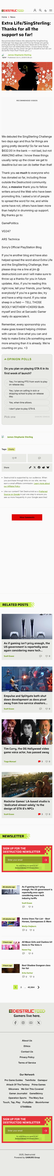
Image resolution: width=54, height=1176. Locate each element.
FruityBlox (28, 1102)
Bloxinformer (42, 1102)
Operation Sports (17, 1097)
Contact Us (27, 1051)
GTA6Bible (25, 1106)
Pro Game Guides (14, 1080)
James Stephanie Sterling (19, 55)
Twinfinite (30, 1080)
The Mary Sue (36, 1097)
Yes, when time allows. (20, 402)
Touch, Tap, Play (11, 1102)
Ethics (27, 1046)
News (12, 17)
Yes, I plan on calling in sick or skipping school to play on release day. (26, 393)
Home (4, 17)
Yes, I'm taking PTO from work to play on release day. (28, 383)
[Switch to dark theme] (45, 10)
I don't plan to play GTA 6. (22, 408)
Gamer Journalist (18, 1093)
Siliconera (13, 1089)
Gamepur (42, 1080)
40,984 (31, 987)
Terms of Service (20, 867)
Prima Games (39, 1084)
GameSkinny (36, 1093)
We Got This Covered (32, 1089)
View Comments (27, 517)
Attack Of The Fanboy (17, 1084)
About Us (27, 1040)
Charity (11, 449)
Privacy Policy (34, 867)
